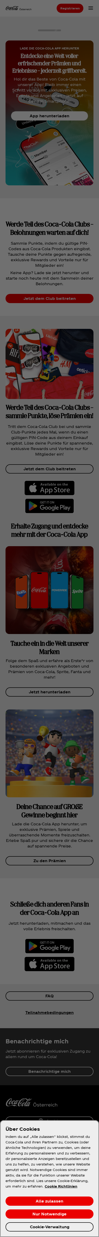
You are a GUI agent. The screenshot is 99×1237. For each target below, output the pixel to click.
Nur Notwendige (49, 1214)
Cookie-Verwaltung (49, 1227)
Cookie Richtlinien (61, 1186)
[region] (49, 1178)
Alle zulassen (49, 1201)
